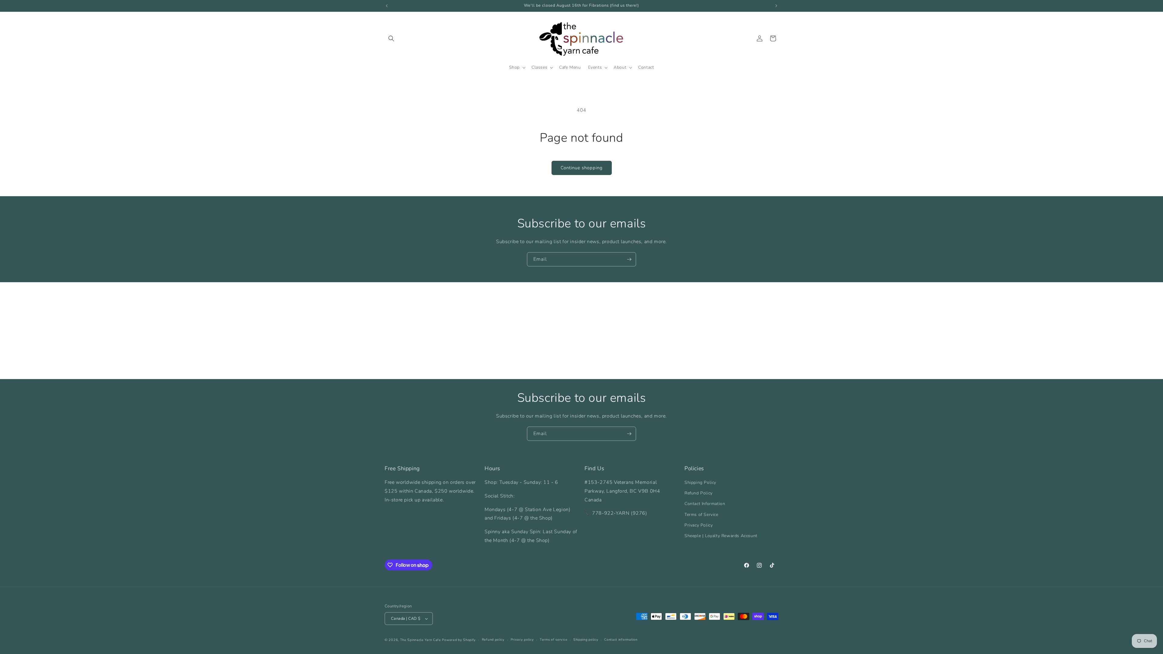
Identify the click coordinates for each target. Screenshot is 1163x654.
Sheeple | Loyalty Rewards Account (720, 536)
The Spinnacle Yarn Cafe (420, 640)
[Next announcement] (776, 6)
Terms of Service (701, 514)
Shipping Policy (700, 482)
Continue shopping (582, 168)
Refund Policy (698, 493)
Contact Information (704, 504)
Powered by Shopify (459, 640)
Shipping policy (585, 639)
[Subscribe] (629, 259)
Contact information (620, 639)
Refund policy (493, 639)
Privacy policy (522, 639)
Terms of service (553, 639)
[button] (391, 38)
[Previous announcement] (386, 6)
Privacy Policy (698, 525)
